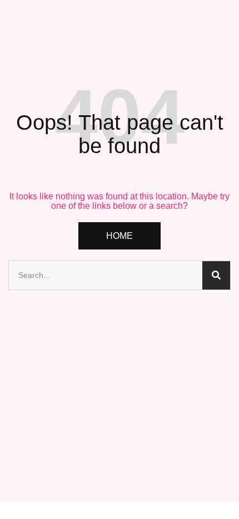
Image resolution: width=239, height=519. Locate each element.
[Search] (216, 275)
